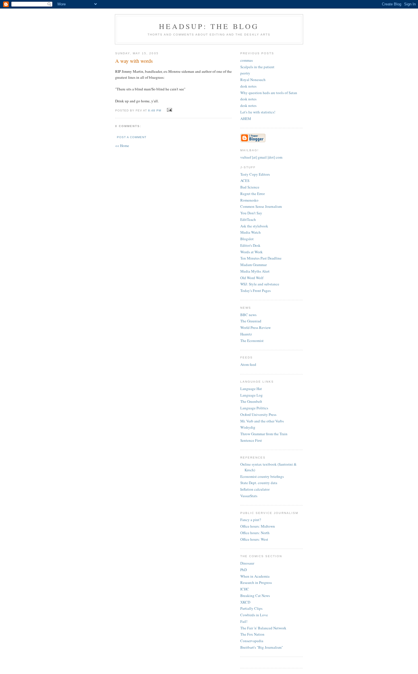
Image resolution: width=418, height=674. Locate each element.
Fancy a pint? (250, 519)
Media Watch (250, 232)
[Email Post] (168, 110)
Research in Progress (256, 582)
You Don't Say (251, 212)
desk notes (248, 86)
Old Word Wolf (251, 277)
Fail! (243, 621)
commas (246, 60)
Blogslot (247, 238)
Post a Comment (131, 137)
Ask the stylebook (254, 226)
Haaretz (246, 334)
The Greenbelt (251, 401)
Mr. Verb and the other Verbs (262, 421)
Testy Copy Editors (255, 174)
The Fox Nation (252, 634)
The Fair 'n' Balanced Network (263, 628)
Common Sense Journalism (261, 206)
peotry (245, 73)
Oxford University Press (258, 414)
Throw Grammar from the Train (263, 433)
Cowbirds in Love (254, 614)
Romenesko (249, 200)
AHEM (245, 118)
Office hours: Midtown (257, 526)
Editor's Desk (250, 245)
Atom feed (248, 364)
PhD (243, 569)
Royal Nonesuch (253, 79)
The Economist (252, 340)
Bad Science (249, 187)
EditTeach (248, 219)
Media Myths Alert (255, 271)
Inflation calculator (255, 489)
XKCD (245, 602)
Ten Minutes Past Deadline (261, 258)
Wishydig (247, 427)
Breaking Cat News (255, 595)
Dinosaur (247, 563)
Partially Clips (251, 608)
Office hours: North (255, 532)
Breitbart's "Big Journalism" (261, 647)
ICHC (244, 589)
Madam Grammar (253, 264)
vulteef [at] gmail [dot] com (261, 157)
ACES (244, 180)
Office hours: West (254, 539)
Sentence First (251, 440)
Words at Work (251, 251)
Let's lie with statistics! (257, 112)
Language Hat (251, 388)
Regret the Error (252, 193)
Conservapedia (251, 640)
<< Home (122, 145)
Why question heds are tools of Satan (268, 92)
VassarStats (248, 495)
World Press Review (255, 327)
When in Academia (255, 576)
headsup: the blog (209, 26)
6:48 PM (154, 110)
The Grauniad (250, 320)
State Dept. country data (258, 482)
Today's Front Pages (255, 290)
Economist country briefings (262, 476)
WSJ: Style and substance (259, 284)
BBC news (248, 314)
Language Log (251, 395)
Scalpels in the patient (257, 66)
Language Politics (254, 407)
